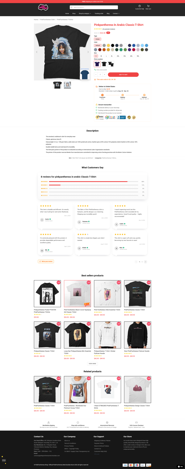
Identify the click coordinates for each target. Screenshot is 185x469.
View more (92, 363)
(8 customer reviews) (109, 29)
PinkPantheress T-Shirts (65, 20)
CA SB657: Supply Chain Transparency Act (77, 451)
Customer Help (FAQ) (100, 451)
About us (67, 440)
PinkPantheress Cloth (47, 20)
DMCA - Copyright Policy (71, 448)
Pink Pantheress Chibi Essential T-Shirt (107, 310)
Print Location (98, 59)
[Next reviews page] (145, 262)
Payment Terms (99, 443)
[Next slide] (88, 52)
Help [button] (181, 466)
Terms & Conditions (70, 443)
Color (95, 42)
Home (36, 20)
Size (95, 53)
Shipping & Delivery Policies (102, 440)
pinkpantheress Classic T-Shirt (44, 351)
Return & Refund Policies (101, 446)
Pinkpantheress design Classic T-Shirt (137, 406)
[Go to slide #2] (67, 85)
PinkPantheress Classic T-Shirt (134, 310)
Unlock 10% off (4, 460)
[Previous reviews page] (136, 262)
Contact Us (97, 448)
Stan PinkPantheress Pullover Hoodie (136, 351)
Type (95, 36)
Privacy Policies (69, 446)
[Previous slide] (37, 52)
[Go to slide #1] (57, 85)
